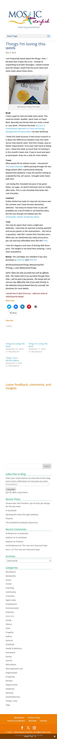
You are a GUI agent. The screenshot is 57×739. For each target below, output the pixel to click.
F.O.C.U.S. (10, 616)
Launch (9, 660)
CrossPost (10, 596)
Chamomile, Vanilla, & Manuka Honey (22, 217)
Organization (11, 672)
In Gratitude (11, 510)
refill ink (33, 260)
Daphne (9, 537)
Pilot (45, 240)
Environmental (12, 608)
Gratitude (10, 644)
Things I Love (11, 701)
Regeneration (12, 684)
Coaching (10, 588)
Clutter (9, 584)
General (9, 640)
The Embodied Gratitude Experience (22, 522)
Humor (9, 656)
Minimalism (11, 664)
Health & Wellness (14, 648)
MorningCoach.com (14, 668)
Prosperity (10, 676)
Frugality (9, 632)
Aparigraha (11, 576)
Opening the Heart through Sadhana (22, 514)
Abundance (11, 572)
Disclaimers (19, 717)
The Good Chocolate (14, 166)
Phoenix (9, 518)
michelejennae (12, 545)
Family (8, 620)
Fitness (9, 624)
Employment (11, 604)
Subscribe (11, 489)
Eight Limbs (11, 600)
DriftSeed (10, 533)
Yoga (8, 705)
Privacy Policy (34, 717)
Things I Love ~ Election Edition (12, 359)
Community (11, 592)
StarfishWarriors (13, 697)
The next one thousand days (34, 545)
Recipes (9, 680)
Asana (8, 580)
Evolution (10, 612)
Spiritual (9, 693)
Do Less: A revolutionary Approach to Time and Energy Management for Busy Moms (25, 128)
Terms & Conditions (16, 720)
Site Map (32, 720)
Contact (43, 720)
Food (8, 628)
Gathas (9, 636)
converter (20, 260)
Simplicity (10, 689)
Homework (10, 652)
